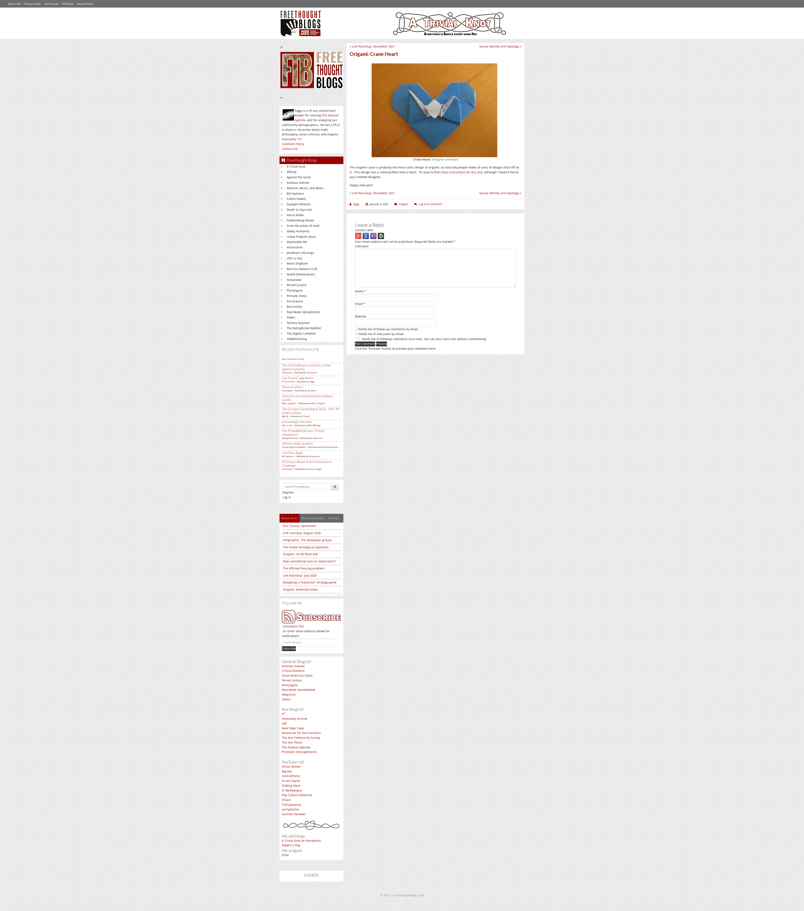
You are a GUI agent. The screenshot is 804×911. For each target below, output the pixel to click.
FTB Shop (67, 4)
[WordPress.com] (381, 236)
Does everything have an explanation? (309, 561)
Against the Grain (299, 177)
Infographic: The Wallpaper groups (307, 540)
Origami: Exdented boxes (300, 589)
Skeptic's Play (291, 845)
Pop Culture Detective (297, 795)
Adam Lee (317, 438)
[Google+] (358, 236)
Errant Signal (291, 781)
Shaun (286, 800)
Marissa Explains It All (302, 269)
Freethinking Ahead (300, 220)
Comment (361, 246)
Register (288, 492)
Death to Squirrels (299, 210)
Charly (306, 416)
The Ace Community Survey (301, 738)
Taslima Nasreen (298, 323)
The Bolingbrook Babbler (304, 328)
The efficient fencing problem (303, 568)
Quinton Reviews (293, 814)
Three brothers (292, 387)
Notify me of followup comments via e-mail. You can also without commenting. (424, 339)
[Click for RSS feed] (311, 617)
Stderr (291, 317)
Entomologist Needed (297, 422)
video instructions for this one (462, 172)
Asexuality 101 (292, 139)
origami (403, 204)
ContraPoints (291, 776)
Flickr (285, 855)
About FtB (14, 4)
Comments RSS (293, 626)
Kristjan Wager (315, 469)
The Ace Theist (292, 742)
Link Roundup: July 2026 (300, 575)
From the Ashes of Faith (303, 226)
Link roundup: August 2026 (302, 533)
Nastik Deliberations (301, 274)
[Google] (365, 236)
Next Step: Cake (293, 728)
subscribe (449, 339)
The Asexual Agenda (296, 747)
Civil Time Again (292, 453)
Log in (287, 497)
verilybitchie (290, 809)
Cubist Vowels (296, 199)
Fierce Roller (295, 215)
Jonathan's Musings (300, 253)
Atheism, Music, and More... (306, 188)
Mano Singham (297, 263)
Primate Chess (297, 296)
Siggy (312, 381)
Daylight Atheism (299, 204)
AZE (284, 723)
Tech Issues (51, 4)
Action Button (291, 766)
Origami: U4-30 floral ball (300, 554)
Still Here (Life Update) (297, 443)
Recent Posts (85, 4)
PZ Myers (312, 390)
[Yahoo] (373, 236)
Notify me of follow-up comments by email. (388, 329)
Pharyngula (295, 290)
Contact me (290, 149)
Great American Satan (297, 675)
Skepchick (289, 694)
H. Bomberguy (292, 790)
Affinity (291, 172)
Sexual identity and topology (499, 46)
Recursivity (294, 306)
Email (360, 304)
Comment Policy (293, 144)
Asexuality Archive (294, 719)
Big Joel (287, 771)
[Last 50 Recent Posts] (293, 358)
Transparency (291, 805)
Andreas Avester (298, 183)
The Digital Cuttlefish (301, 333)
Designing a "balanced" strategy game (309, 582)
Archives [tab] (333, 518)
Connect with (364, 230)
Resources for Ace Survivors (301, 733)
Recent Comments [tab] (313, 518)
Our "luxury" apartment (297, 378)
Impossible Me (297, 242)
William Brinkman (329, 447)
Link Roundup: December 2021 (373, 46)
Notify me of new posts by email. (381, 334)
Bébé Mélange (314, 425)
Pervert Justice (297, 285)
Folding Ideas (291, 786)
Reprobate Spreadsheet (303, 312)
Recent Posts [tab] (289, 518)
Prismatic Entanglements (299, 752)
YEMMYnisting (297, 339)
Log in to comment (430, 204)
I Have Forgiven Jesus (301, 237)
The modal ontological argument (306, 547)
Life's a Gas (294, 258)
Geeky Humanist (298, 231)
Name (360, 291)
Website (360, 316)
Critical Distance (293, 671)
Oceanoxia (294, 280)
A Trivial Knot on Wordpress (301, 841)
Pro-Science (295, 301)
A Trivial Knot (296, 166)
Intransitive (295, 247)
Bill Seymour (295, 193)
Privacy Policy (32, 4)
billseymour (314, 456)
